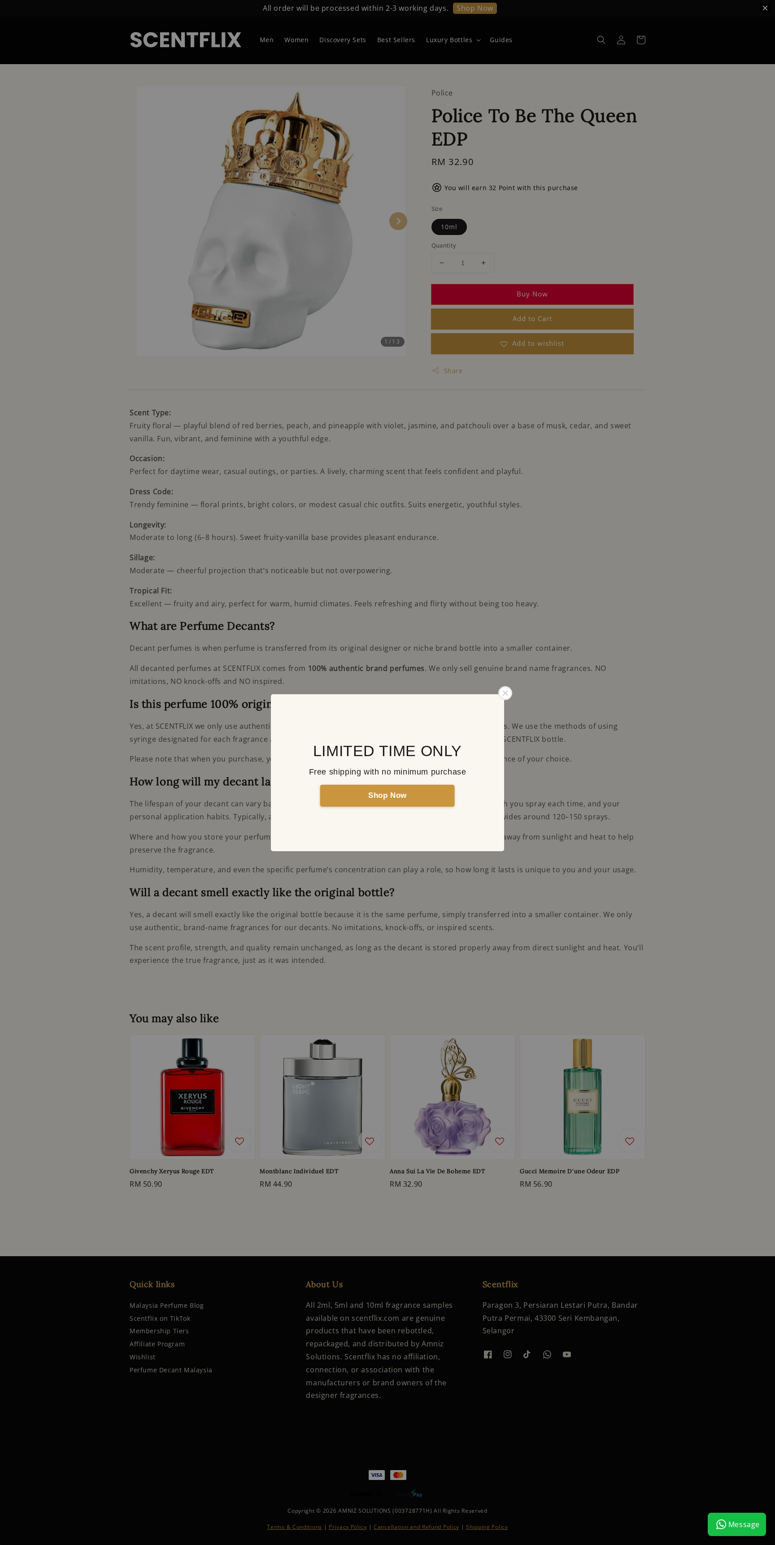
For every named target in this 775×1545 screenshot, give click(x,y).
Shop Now (387, 795)
